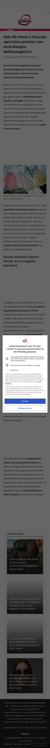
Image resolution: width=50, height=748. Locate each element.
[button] (25, 370)
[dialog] (25, 374)
